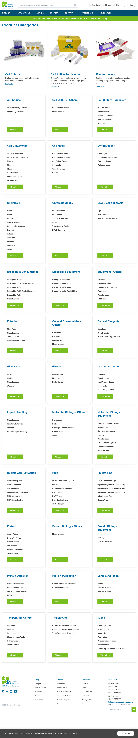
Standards (11, 245)
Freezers (10, 629)
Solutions (11, 237)
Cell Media (56, 165)
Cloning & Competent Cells (63, 427)
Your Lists (38, 692)
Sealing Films (12, 553)
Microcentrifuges (104, 161)
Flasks (10, 165)
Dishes (10, 161)
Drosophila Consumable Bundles (20, 283)
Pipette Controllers (105, 115)
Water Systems (103, 450)
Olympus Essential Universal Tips (111, 492)
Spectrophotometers (105, 446)
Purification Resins (60, 587)
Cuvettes (56, 336)
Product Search (40, 688)
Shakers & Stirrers (104, 591)
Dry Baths (11, 625)
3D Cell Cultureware (15, 153)
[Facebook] (3, 691)
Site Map (85, 704)
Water (54, 435)
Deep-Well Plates (14, 538)
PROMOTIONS (87, 13)
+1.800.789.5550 (114, 686)
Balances (101, 279)
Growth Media (103, 333)
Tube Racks (102, 386)
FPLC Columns (58, 210)
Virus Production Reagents (63, 633)
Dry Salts (11, 230)
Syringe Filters (13, 336)
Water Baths (102, 123)
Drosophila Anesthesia (61, 279)
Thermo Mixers (13, 644)
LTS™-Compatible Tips (106, 480)
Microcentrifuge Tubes (106, 641)
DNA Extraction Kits (15, 484)
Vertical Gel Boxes (104, 541)
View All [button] (13, 129)
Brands (37, 696)
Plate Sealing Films (60, 500)
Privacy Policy (87, 700)
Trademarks (86, 696)
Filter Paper (11, 329)
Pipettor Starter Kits (15, 424)
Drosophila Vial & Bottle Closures (20, 291)
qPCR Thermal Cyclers (106, 442)
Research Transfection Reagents (65, 629)
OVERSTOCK (106, 13)
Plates (9, 169)
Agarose (100, 210)
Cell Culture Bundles (60, 107)
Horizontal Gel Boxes (106, 431)
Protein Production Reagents (64, 625)
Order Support (61, 688)
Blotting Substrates (15, 587)
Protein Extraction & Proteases (65, 583)
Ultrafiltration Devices (16, 340)
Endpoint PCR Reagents (62, 488)
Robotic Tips (102, 500)
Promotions (39, 700)
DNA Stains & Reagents (107, 218)
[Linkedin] (15, 691)
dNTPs (55, 484)
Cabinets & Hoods (104, 283)
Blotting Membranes (15, 583)
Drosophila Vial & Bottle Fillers (64, 291)
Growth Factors (58, 169)
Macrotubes (102, 637)
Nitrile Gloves (57, 382)
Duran (9, 374)
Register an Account (63, 692)
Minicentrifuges (103, 165)
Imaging (100, 435)
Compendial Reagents (16, 226)
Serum (55, 172)
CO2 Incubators (103, 107)
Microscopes (102, 291)
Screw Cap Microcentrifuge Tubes (111, 648)
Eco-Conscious (87, 692)
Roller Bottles (12, 172)
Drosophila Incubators (61, 283)
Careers (84, 688)
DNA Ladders (103, 214)
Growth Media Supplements (108, 336)
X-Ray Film (11, 595)
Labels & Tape (58, 340)
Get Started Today (99, 18)
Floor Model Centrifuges (107, 157)
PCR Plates (57, 492)
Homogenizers (103, 427)
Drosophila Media (14, 287)
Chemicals (101, 329)
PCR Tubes (57, 496)
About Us (85, 684)
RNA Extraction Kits (15, 500)
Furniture (101, 374)
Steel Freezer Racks (105, 382)
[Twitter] (7, 691)
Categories (38, 684)
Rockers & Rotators (105, 587)
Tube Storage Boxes (105, 389)
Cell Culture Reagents (61, 157)
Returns (59, 704)
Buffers (10, 218)
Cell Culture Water (59, 161)
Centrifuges (102, 153)
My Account (60, 684)
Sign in (118, 5)
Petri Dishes (12, 545)
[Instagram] (11, 691)
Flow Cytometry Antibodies (18, 107)
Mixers (100, 583)
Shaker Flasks (13, 180)
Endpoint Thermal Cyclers (108, 423)
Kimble (10, 378)
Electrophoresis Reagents (17, 591)
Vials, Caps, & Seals (60, 226)
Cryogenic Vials (103, 629)
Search (75, 5)
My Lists (108, 5)
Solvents (10, 241)
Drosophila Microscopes (62, 287)
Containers (56, 332)
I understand (125, 733)
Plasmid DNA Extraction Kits (19, 492)
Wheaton (10, 386)
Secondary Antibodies (16, 111)
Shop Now (9, 84)
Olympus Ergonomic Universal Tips (111, 484)
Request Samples (62, 700)
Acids (9, 210)
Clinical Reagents (14, 222)
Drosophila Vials (14, 295)
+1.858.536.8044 (114, 693)
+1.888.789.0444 (114, 699)
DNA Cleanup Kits (14, 480)
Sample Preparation (60, 218)
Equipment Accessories (107, 287)
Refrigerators (12, 641)
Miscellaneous (58, 111)
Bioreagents (57, 420)
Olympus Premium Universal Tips (111, 488)
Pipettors (11, 427)
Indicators (11, 234)
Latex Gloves (57, 374)
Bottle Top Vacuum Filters (17, 157)
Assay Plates (12, 534)
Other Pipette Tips (104, 496)
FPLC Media (57, 214)
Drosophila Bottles (14, 279)
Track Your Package (63, 696)
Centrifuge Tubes (104, 625)
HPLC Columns (58, 230)
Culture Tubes (103, 633)
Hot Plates (11, 633)
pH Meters (101, 299)
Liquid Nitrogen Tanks (16, 637)
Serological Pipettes (15, 176)
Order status (96, 5)
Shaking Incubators (105, 119)
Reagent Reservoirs (15, 549)
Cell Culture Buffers (60, 153)
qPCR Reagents (58, 504)
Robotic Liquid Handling (17, 431)
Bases (9, 214)
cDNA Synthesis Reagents (63, 480)
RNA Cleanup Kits (14, 496)
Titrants (10, 249)
